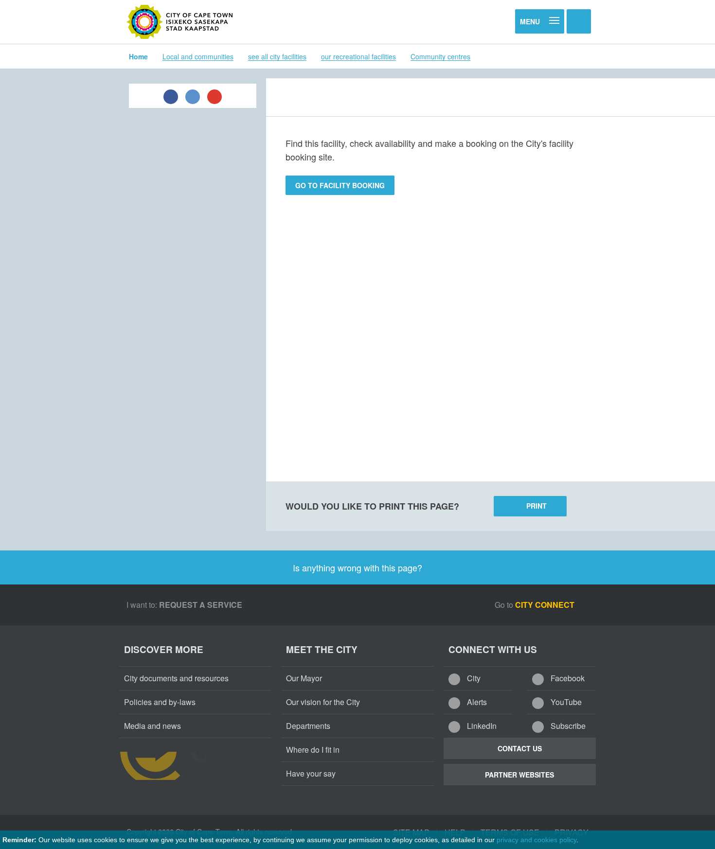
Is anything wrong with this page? (357, 567)
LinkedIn (481, 725)
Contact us (520, 748)
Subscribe (567, 725)
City (473, 678)
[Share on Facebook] (170, 95)
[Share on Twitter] (192, 95)
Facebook (567, 678)
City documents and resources (176, 678)
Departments (308, 725)
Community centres (440, 56)
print (536, 506)
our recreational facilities (358, 56)
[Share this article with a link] (214, 95)
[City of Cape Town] (180, 22)
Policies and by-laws (160, 702)
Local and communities (197, 56)
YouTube (565, 702)
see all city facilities (277, 56)
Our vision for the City (323, 702)
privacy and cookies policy (536, 840)
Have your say (311, 773)
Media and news (152, 725)
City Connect (545, 604)
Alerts (476, 702)
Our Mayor (304, 678)
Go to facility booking (340, 185)
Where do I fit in (313, 749)
